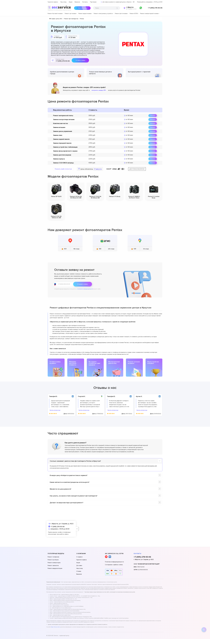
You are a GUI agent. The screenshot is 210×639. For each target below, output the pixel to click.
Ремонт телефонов (53, 557)
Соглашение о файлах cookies (114, 565)
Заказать (152, 115)
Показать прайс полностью (63, 169)
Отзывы (78, 571)
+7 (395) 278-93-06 (155, 8)
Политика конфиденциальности (114, 562)
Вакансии (77, 2)
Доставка (79, 565)
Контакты (85, 2)
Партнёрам (93, 2)
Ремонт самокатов (53, 565)
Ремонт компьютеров (54, 562)
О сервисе (79, 557)
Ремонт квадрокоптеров (55, 568)
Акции (70, 2)
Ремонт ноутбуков (53, 560)
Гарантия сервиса (53, 2)
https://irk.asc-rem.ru (55, 627)
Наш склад (63, 2)
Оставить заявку (80, 60)
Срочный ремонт (83, 8)
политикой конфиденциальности (85, 289)
